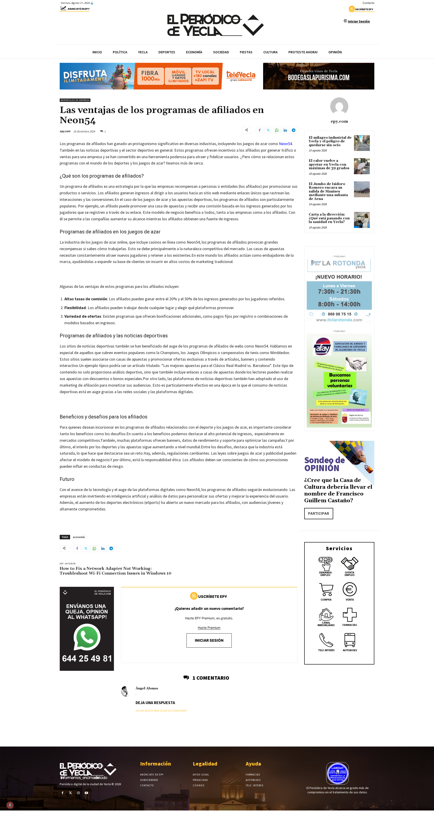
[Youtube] (86, 793)
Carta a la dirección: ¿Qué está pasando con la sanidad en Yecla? (329, 218)
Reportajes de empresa (75, 100)
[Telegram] (293, 130)
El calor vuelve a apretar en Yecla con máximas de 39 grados (329, 164)
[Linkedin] (285, 130)
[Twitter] (268, 130)
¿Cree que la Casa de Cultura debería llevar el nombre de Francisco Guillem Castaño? (338, 490)
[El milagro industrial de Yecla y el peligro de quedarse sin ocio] (362, 143)
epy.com (65, 131)
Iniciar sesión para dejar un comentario (161, 710)
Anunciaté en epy (79, 8)
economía (79, 537)
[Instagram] (78, 793)
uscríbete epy (364, 9)
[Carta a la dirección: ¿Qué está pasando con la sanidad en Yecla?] (362, 220)
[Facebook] (259, 130)
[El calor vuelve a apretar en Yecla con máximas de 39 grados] (362, 166)
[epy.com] (339, 106)
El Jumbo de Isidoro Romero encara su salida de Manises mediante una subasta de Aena (328, 191)
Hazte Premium (209, 627)
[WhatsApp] (276, 130)
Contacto (368, 3)
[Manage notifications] (10, 805)
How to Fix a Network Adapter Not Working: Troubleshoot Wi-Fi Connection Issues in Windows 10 (115, 571)
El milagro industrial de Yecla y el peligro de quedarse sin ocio (330, 141)
